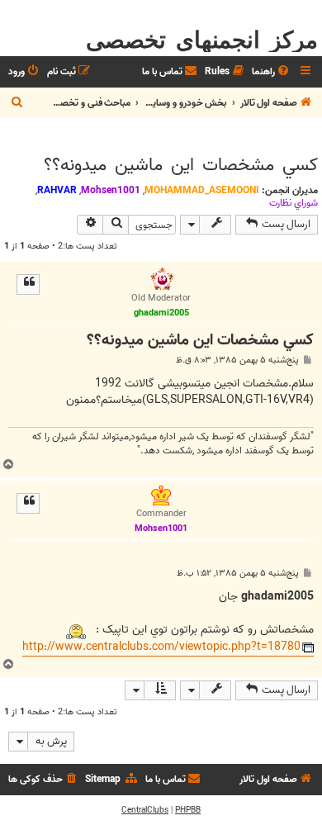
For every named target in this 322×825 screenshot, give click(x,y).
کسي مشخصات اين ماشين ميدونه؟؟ (181, 165)
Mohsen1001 (110, 190)
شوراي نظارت (293, 203)
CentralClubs (144, 810)
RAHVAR (57, 190)
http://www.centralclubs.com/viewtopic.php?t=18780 (161, 648)
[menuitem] (271, 72)
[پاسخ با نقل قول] (28, 284)
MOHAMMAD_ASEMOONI (201, 190)
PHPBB (188, 810)
